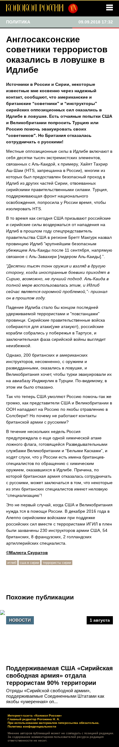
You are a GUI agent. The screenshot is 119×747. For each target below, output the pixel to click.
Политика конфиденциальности (32, 726)
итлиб (11, 562)
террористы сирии (57, 562)
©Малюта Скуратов (27, 552)
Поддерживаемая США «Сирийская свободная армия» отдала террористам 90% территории (59, 675)
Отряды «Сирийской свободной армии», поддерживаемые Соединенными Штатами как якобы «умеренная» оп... (55, 696)
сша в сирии (29, 562)
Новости (20, 620)
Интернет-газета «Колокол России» (35, 715)
